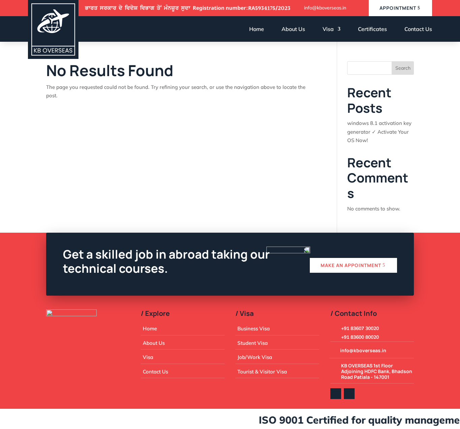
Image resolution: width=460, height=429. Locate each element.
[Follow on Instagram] (349, 393)
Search (402, 68)
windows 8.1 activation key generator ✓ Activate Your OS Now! (379, 131)
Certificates (372, 29)
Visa (328, 29)
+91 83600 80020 (360, 337)
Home (256, 29)
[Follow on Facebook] (335, 393)
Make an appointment (351, 265)
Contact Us (418, 29)
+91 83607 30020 (360, 328)
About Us (293, 29)
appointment (398, 8)
